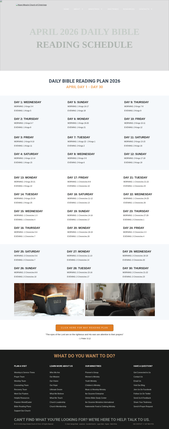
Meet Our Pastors (21, 394)
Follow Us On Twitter (142, 394)
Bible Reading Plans (22, 406)
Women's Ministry (92, 377)
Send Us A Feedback (142, 398)
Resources (129, 9)
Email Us (137, 381)
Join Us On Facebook (142, 390)
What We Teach (56, 398)
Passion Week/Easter (23, 402)
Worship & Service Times (24, 372)
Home (66, 9)
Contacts (144, 9)
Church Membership (58, 406)
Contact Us (138, 377)
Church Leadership (57, 402)
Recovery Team (20, 390)
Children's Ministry (92, 385)
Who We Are (55, 372)
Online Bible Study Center (95, 398)
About (77, 9)
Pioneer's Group (91, 372)
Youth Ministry (91, 381)
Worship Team (20, 381)
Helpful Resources (21, 398)
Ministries (94, 9)
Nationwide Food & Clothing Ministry (100, 406)
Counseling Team (21, 385)
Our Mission (54, 377)
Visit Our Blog (139, 385)
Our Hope (54, 385)
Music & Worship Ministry (95, 390)
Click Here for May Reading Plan (84, 328)
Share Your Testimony (143, 402)
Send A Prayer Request (143, 406)
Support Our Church (22, 411)
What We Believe (57, 394)
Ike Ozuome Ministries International (99, 402)
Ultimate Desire (56, 390)
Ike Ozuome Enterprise (94, 394)
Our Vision (54, 381)
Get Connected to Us (142, 372)
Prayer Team (19, 377)
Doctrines (113, 9)
